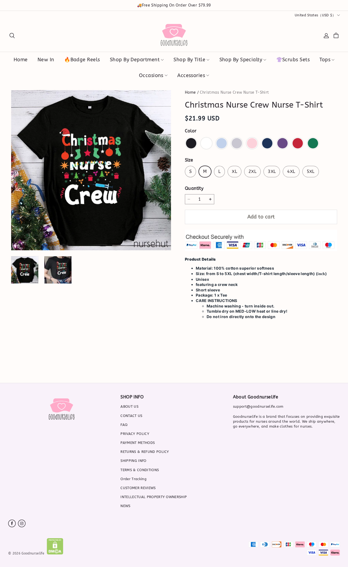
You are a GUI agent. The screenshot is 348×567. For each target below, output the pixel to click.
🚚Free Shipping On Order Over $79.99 (174, 5)
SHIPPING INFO (133, 461)
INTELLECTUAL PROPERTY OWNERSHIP (153, 497)
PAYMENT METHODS (137, 443)
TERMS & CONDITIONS (139, 470)
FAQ (124, 425)
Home (190, 92)
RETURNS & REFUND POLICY (144, 452)
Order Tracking (133, 479)
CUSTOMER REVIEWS (138, 488)
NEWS (125, 506)
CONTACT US (131, 416)
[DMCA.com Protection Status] (55, 553)
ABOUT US (129, 406)
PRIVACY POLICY (134, 434)
